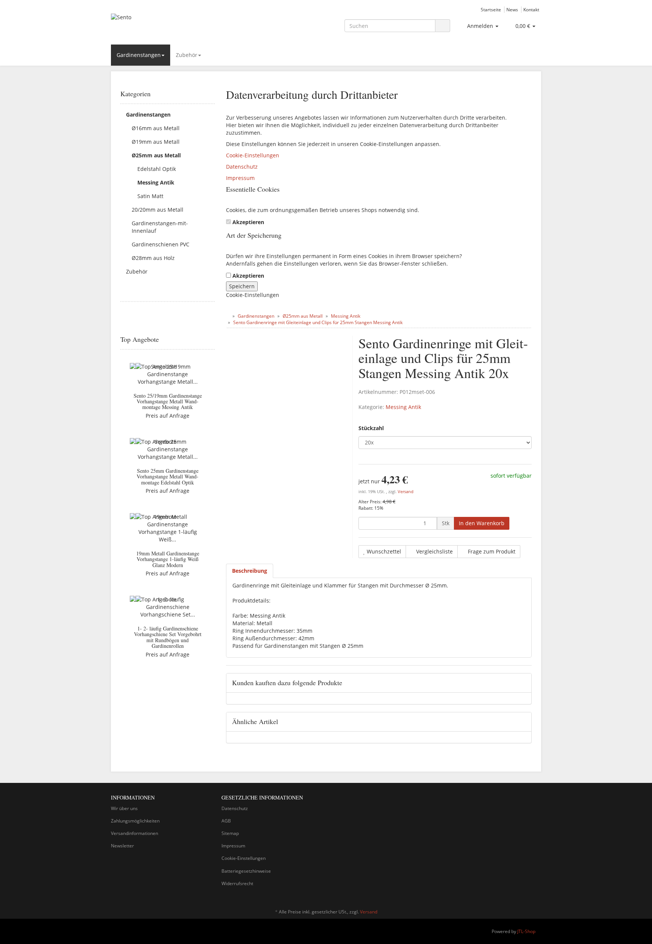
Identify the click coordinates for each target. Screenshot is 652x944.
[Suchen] (442, 25)
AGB (226, 821)
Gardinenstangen (139, 54)
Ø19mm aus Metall (156, 141)
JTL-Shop (526, 931)
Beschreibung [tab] (249, 570)
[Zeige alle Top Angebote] (212, 339)
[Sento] (179, 25)
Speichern (242, 286)
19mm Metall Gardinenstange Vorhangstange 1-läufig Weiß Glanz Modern (167, 559)
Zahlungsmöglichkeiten (135, 821)
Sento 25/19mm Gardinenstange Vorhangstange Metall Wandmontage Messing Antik (168, 401)
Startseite (491, 9)
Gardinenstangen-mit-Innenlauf (160, 227)
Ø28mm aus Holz (153, 257)
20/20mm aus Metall (157, 209)
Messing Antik (403, 407)
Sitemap (230, 833)
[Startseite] (227, 316)
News (512, 9)
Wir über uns (124, 808)
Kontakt (531, 9)
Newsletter (122, 846)
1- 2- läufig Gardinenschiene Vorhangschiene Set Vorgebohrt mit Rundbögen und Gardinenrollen (167, 637)
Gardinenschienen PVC (160, 244)
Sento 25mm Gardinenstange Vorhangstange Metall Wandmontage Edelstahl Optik (167, 476)
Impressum (240, 177)
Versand (406, 491)
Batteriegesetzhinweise (246, 871)
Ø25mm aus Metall (156, 155)
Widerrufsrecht (237, 883)
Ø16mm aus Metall (156, 128)
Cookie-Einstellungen (252, 155)
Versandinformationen (134, 833)
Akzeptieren (248, 222)
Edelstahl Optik (156, 168)
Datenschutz (242, 166)
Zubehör (186, 54)
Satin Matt (150, 196)
